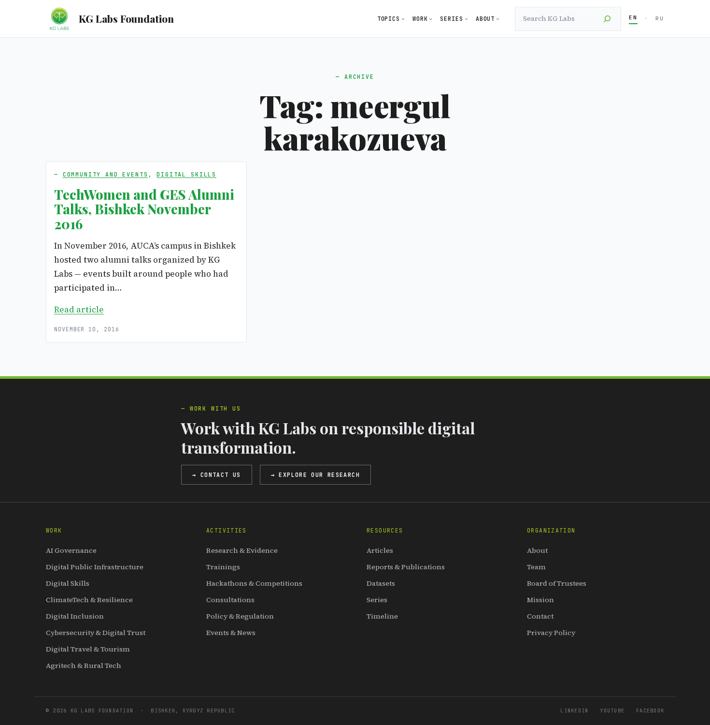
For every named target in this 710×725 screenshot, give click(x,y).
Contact (540, 616)
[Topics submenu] (403, 18)
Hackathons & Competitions (254, 583)
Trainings (223, 567)
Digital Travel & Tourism (88, 649)
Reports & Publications (406, 567)
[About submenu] (497, 18)
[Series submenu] (466, 18)
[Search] (607, 19)
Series (377, 600)
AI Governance (71, 550)
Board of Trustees (556, 583)
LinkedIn (574, 710)
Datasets (381, 583)
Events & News (231, 632)
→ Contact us (216, 474)
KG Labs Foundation (126, 18)
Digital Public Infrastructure (94, 567)
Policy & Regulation (240, 616)
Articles (380, 550)
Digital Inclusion (75, 616)
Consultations (230, 600)
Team (536, 567)
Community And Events (105, 174)
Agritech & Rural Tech (83, 665)
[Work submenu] (430, 18)
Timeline (382, 616)
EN (633, 17)
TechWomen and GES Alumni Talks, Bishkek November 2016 (144, 209)
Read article (79, 309)
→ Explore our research (315, 474)
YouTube (612, 710)
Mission (540, 600)
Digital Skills (186, 174)
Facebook (650, 710)
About (537, 550)
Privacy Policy (551, 632)
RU (659, 18)
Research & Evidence (242, 550)
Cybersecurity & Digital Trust (95, 632)
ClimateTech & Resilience (89, 600)
